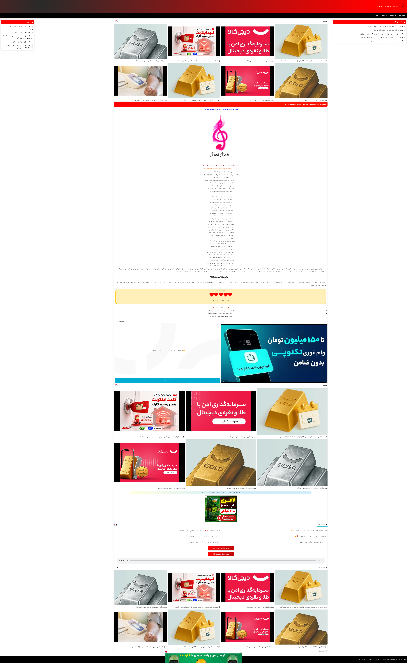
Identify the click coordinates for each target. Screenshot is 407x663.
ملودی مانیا (221, 194)
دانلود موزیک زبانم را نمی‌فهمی (21, 42)
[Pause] (223, 381)
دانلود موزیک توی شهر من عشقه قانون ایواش (388, 30)
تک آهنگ (384, 15)
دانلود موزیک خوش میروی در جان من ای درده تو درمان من (305, 104)
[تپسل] (166, 652)
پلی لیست (393, 15)
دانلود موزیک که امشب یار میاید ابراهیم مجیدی (387, 41)
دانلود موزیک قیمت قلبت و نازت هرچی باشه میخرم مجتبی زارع (19, 46)
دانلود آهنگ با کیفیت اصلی (220, 548)
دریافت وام (168, 380)
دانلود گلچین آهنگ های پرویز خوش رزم (220, 316)
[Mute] (226, 381)
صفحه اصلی (402, 15)
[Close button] (241, 652)
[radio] (230, 295)
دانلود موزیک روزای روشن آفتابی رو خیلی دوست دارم (385, 27)
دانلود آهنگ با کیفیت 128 (221, 554)
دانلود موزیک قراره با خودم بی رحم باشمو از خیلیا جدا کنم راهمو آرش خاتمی (18, 37)
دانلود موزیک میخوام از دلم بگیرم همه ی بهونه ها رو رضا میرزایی (381, 34)
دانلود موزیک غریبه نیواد (23, 32)
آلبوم (377, 15)
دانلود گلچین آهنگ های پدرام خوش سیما (220, 313)
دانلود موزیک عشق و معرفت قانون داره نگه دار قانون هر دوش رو (381, 37)
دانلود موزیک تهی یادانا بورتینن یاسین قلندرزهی (220, 311)
